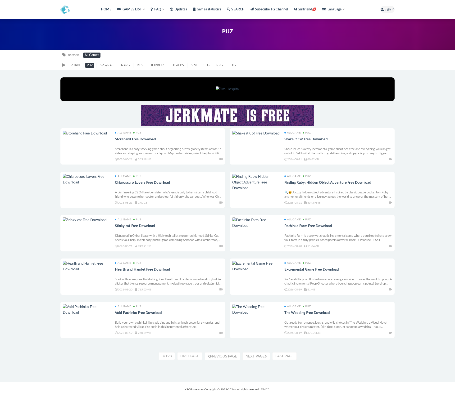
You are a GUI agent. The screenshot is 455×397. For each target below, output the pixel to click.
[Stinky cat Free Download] (86, 220)
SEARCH (238, 9)
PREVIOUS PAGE (223, 356)
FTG (233, 65)
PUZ (90, 65)
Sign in (389, 9)
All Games (92, 55)
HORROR (157, 65)
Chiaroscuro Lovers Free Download (142, 182)
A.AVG (125, 65)
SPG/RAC (107, 65)
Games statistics (209, 9)
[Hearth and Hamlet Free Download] (86, 266)
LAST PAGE (284, 356)
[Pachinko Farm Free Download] (256, 223)
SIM (194, 65)
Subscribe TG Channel (271, 9)
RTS (140, 65)
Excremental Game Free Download (311, 269)
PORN (75, 65)
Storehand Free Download (135, 139)
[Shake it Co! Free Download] (256, 133)
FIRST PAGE (189, 356)
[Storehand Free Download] (86, 133)
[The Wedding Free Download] (256, 310)
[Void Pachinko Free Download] (86, 310)
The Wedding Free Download (307, 313)
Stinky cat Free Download (135, 226)
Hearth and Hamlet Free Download (142, 269)
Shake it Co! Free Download (306, 139)
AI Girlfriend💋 (305, 9)
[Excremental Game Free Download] (256, 266)
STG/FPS (177, 65)
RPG (219, 65)
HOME (106, 9)
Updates (180, 9)
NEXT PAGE (255, 356)
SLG (206, 65)
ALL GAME (124, 132)
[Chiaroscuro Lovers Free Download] (86, 179)
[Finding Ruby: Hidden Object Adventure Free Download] (256, 182)
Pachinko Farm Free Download (308, 226)
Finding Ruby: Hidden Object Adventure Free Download (327, 182)
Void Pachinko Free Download (138, 313)
